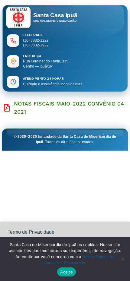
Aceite (66, 272)
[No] (122, 259)
